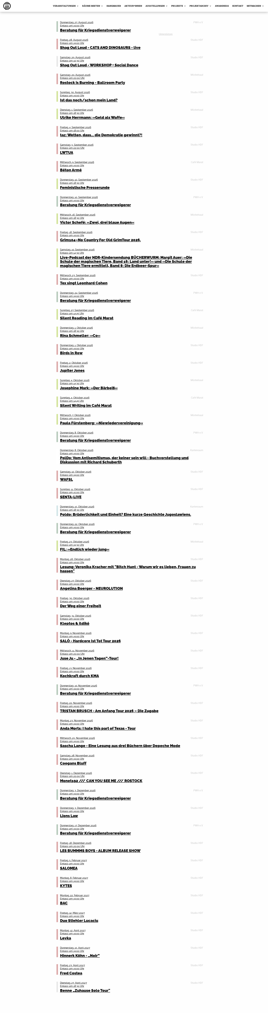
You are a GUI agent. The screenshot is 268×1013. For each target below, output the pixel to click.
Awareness (222, 5)
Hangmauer (114, 5)
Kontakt (237, 5)
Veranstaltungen (64, 5)
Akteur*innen (133, 5)
